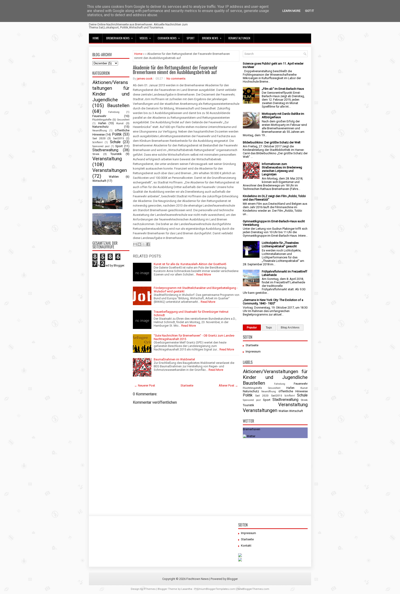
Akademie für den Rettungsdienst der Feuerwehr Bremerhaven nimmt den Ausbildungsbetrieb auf (175, 69)
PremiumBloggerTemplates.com (214, 589)
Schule (115, 142)
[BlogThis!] (139, 244)
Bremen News (211, 38)
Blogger (119, 265)
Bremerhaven (251, 429)
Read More (203, 274)
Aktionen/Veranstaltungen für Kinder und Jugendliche (110, 91)
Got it (309, 10)
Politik (117, 134)
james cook (145, 78)
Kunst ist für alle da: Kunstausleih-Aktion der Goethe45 (190, 264)
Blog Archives (290, 327)
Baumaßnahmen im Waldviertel (174, 359)
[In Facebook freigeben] (148, 244)
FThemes (150, 589)
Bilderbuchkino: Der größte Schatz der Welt (271, 142)
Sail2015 (118, 138)
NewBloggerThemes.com (253, 589)
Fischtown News (197, 579)
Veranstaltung (107, 158)
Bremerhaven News (119, 38)
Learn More (291, 10)
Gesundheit (123, 119)
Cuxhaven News (169, 38)
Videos (145, 38)
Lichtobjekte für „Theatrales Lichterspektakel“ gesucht (280, 244)
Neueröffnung (99, 130)
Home (96, 38)
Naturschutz (100, 126)
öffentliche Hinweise (293, 391)
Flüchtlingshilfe (101, 119)
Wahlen (114, 176)
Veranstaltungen (239, 38)
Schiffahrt (97, 142)
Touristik (116, 154)
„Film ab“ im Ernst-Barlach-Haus (283, 88)
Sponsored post (100, 146)
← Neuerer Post (144, 385)
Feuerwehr (99, 116)
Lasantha (186, 589)
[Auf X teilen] (143, 244)
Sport (191, 38)
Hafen (102, 123)
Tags (269, 327)
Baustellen (118, 105)
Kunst (120, 123)
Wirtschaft (99, 181)
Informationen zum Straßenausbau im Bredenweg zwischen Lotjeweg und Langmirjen (282, 169)
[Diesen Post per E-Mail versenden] (135, 244)
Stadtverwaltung (105, 150)
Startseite (187, 385)
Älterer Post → (228, 385)
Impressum (253, 351)
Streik (95, 154)
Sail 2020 (99, 138)
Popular (252, 327)
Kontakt (246, 545)
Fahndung (113, 112)
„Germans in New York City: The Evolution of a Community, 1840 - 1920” (273, 301)
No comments (175, 78)
